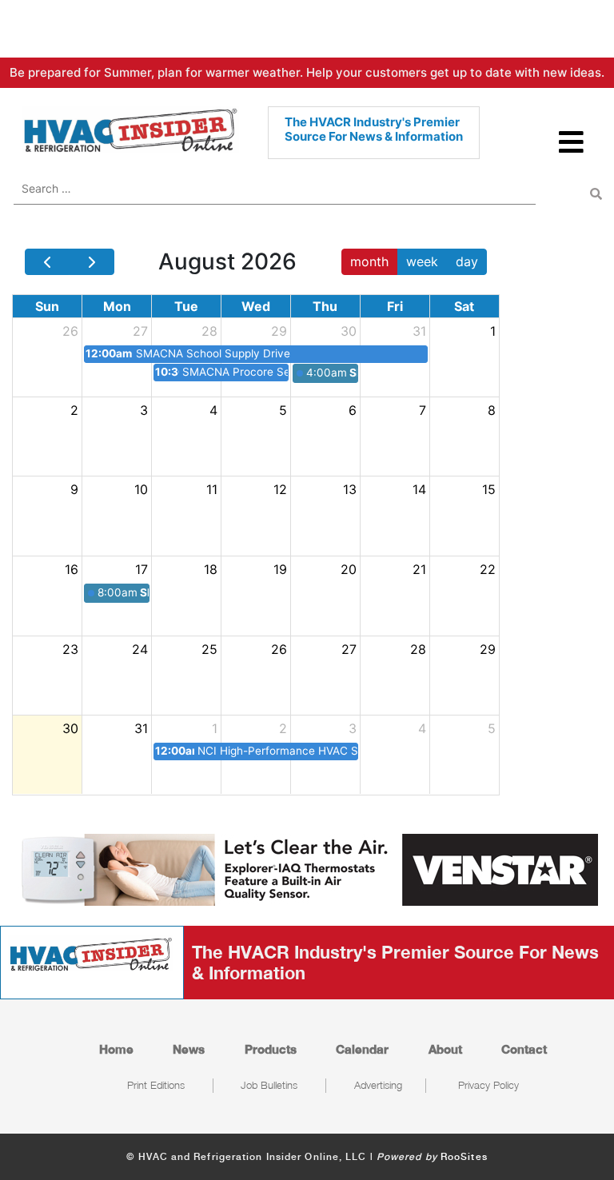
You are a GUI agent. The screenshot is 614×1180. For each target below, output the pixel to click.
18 (210, 569)
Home (116, 1049)
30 (349, 331)
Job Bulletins (269, 1084)
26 (70, 331)
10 (141, 489)
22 (488, 569)
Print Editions (156, 1084)
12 (280, 489)
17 (141, 569)
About (445, 1049)
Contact (524, 1049)
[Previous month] (47, 262)
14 (419, 489)
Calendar (362, 1049)
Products (271, 1049)
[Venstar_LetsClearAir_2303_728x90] (307, 868)
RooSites (464, 1156)
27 (140, 331)
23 (70, 649)
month (369, 261)
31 (419, 331)
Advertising (378, 1084)
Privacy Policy (488, 1084)
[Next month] (91, 262)
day (467, 261)
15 (489, 489)
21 (419, 569)
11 (211, 489)
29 (279, 331)
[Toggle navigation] (572, 149)
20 (349, 569)
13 (350, 489)
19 (280, 569)
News (189, 1049)
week (422, 261)
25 (209, 649)
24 (140, 649)
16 (71, 569)
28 (209, 331)
